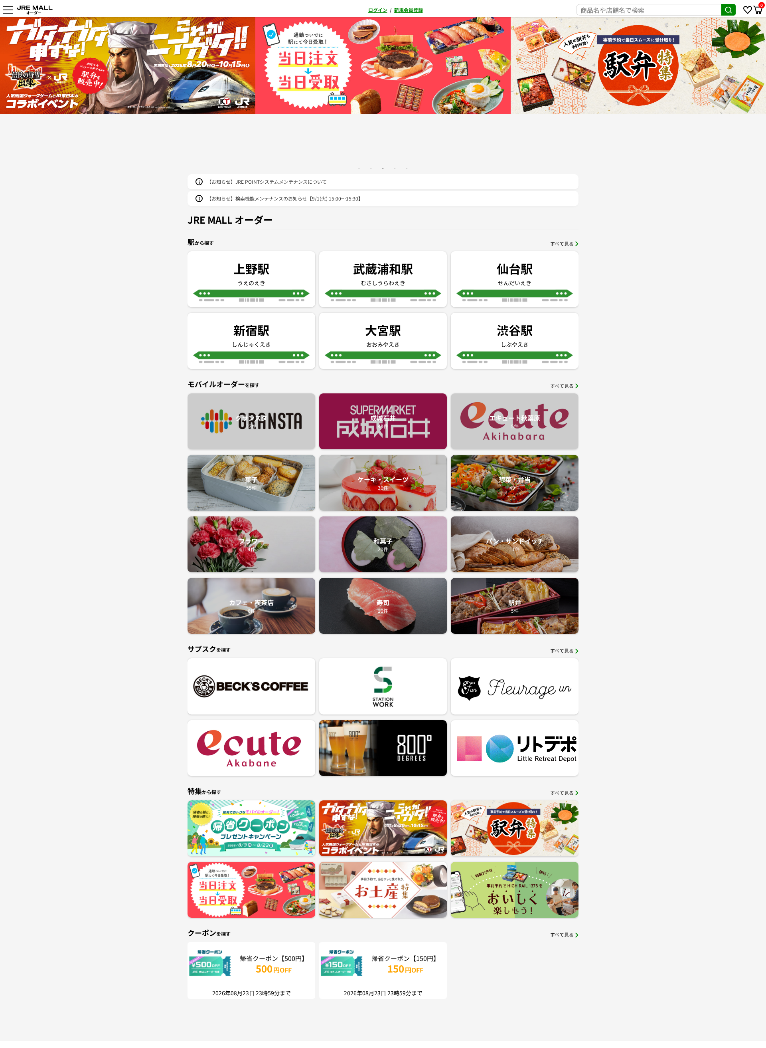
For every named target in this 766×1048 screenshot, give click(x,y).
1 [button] (359, 168)
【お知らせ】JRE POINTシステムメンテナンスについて (267, 181)
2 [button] (371, 168)
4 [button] (395, 168)
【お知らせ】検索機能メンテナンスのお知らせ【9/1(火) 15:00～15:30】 (285, 198)
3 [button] (383, 168)
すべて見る (562, 243)
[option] (127, 65)
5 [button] (407, 168)
